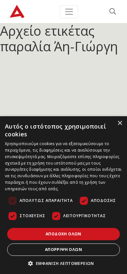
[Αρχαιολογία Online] (17, 11)
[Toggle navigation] (69, 11)
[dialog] (63, 195)
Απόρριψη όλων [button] (63, 249)
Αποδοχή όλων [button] (63, 234)
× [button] (119, 123)
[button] (63, 263)
